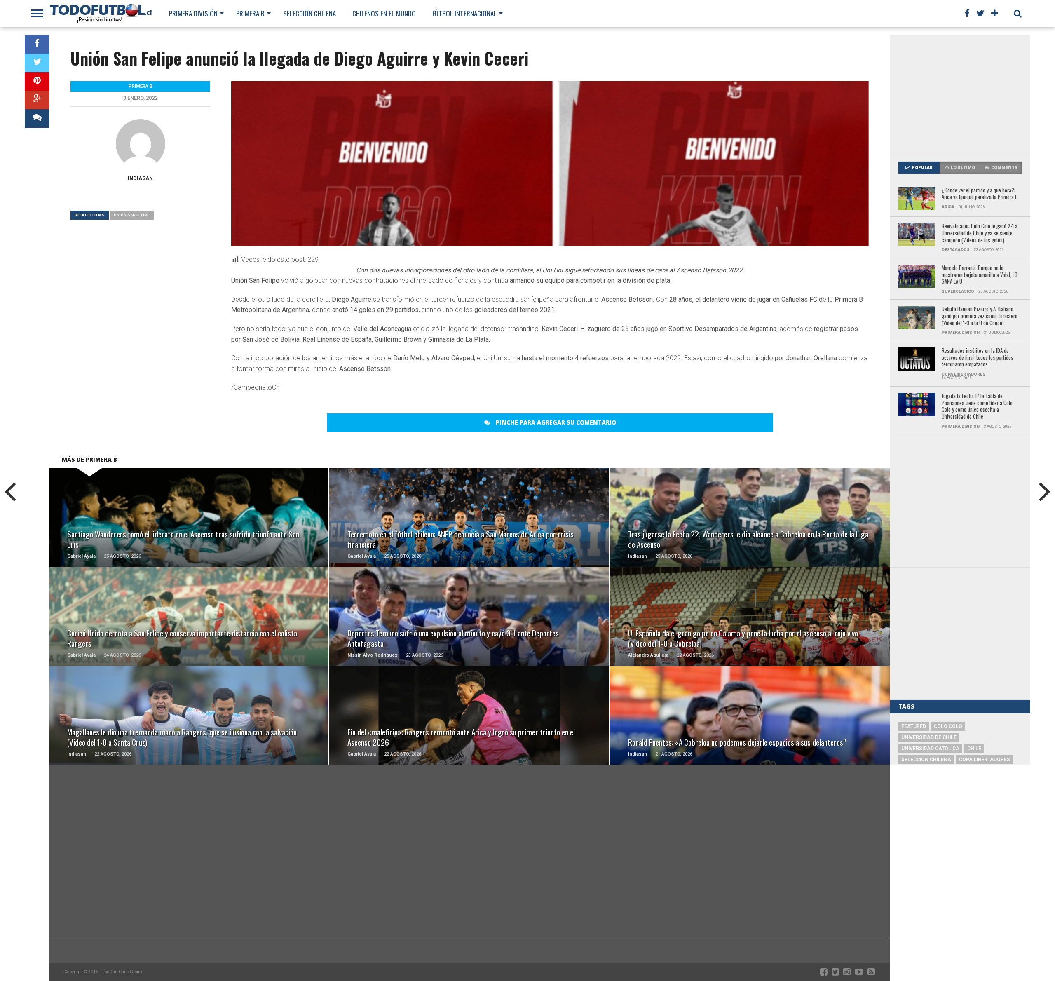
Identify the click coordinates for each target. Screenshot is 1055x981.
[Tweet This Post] (37, 63)
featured (913, 726)
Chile (974, 748)
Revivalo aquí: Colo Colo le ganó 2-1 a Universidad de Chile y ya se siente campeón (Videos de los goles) (979, 233)
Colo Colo (948, 726)
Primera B (250, 13)
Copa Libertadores (984, 760)
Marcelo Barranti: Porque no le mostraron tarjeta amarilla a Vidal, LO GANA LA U (979, 275)
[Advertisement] (960, 94)
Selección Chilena (309, 13)
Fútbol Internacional (464, 13)
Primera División (193, 13)
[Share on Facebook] (37, 44)
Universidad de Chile (929, 737)
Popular (922, 167)
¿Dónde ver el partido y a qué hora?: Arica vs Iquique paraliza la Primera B (980, 194)
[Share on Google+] (37, 100)
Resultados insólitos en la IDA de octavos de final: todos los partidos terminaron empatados (977, 357)
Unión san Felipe (132, 215)
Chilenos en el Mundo (384, 13)
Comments (1004, 167)
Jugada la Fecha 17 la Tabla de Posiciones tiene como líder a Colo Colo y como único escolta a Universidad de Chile (977, 406)
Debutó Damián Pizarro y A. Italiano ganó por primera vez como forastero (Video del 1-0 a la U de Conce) (979, 316)
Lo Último (963, 167)
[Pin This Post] (37, 81)
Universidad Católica (930, 748)
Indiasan (140, 178)
